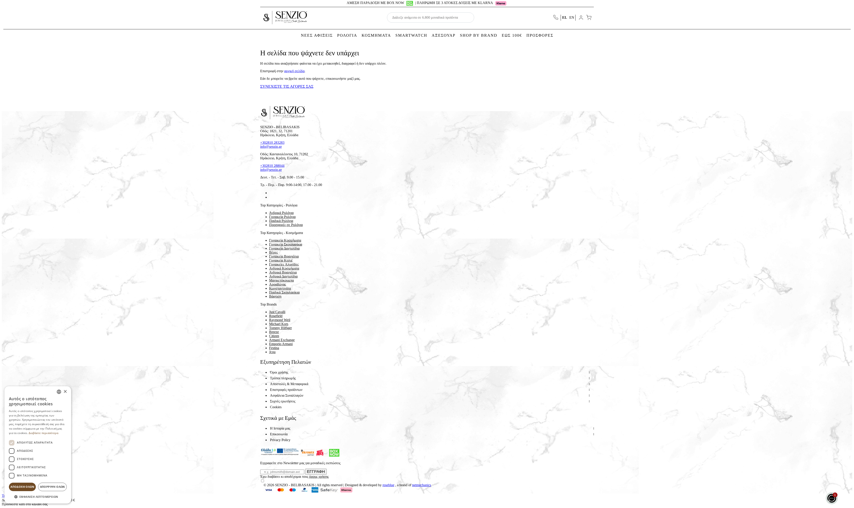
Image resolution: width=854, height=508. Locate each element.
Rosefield (275, 316)
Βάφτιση (275, 296)
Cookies (276, 407)
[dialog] (37, 445)
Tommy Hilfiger (280, 328)
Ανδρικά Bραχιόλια (283, 272)
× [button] (65, 391)
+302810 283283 (272, 142)
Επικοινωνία (279, 434)
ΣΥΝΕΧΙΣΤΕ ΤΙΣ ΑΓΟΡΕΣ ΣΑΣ (286, 86)
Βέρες (273, 252)
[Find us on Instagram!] (271, 197)
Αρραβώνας (277, 284)
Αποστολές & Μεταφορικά (289, 384)
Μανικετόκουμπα (281, 280)
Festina (274, 348)
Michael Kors (278, 324)
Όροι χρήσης (279, 372)
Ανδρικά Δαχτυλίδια (283, 276)
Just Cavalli (277, 312)
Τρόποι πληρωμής (283, 378)
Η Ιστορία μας (280, 428)
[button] (38, 496)
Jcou (272, 352)
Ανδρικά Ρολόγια (281, 213)
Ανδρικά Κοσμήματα (284, 268)
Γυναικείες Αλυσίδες (284, 264)
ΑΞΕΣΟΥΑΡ (443, 35)
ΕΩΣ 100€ (512, 35)
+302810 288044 (272, 166)
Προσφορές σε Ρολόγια (286, 225)
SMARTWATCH (411, 35)
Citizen (274, 336)
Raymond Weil (279, 320)
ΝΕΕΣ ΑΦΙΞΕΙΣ (317, 35)
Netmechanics (421, 485)
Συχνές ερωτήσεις (282, 401)
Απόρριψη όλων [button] (52, 487)
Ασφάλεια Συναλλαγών (286, 395)
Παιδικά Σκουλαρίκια (284, 292)
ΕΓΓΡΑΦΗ (316, 471)
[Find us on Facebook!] (271, 193)
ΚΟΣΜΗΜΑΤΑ (376, 35)
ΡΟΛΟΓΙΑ (347, 35)
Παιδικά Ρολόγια (281, 221)
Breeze (274, 332)
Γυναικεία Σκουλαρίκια (285, 244)
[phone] (556, 17)
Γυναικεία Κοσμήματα (285, 240)
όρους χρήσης (319, 476)
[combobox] (59, 392)
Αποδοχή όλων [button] (22, 487)
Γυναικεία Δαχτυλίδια (284, 248)
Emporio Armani (281, 344)
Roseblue (388, 485)
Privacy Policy (280, 440)
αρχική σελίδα (294, 71)
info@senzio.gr (271, 146)
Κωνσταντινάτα (280, 288)
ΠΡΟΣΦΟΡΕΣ (539, 35)
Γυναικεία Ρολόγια (282, 217)
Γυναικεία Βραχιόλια (284, 256)
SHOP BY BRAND (478, 35)
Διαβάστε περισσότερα (43, 433)
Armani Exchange (282, 340)
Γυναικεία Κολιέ (281, 260)
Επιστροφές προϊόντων (286, 390)
